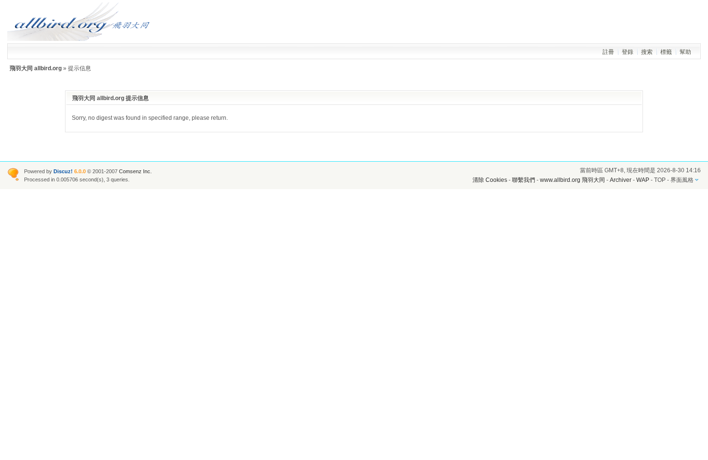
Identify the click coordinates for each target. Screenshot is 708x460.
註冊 (608, 52)
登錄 (627, 52)
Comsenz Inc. (135, 171)
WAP (642, 180)
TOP (660, 180)
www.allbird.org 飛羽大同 (573, 180)
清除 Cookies (489, 180)
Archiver (620, 180)
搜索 (647, 52)
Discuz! (63, 171)
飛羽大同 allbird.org (36, 68)
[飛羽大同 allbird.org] (79, 39)
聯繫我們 (523, 180)
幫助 (685, 52)
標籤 (666, 52)
